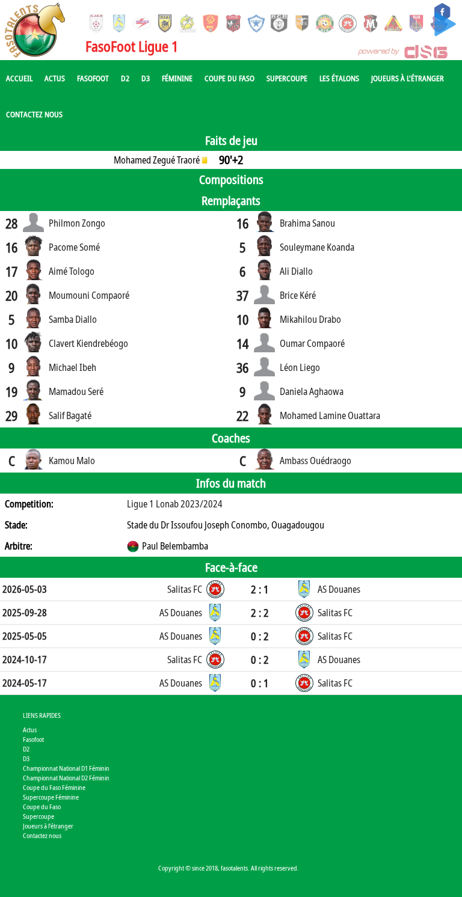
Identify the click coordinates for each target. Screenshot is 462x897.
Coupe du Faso (229, 78)
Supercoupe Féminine (51, 796)
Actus (55, 78)
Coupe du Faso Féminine (54, 787)
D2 (125, 78)
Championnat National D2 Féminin (66, 777)
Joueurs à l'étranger (407, 78)
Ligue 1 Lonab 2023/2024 (175, 503)
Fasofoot (93, 78)
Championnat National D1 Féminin (66, 768)
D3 (145, 78)
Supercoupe (286, 78)
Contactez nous (34, 114)
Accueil (19, 78)
